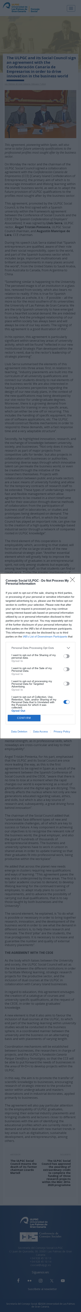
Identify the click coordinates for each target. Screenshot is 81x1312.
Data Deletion (19, 731)
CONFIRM (24, 718)
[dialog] (40, 656)
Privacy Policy (62, 731)
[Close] (73, 580)
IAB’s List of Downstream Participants (45, 636)
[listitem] (40, 648)
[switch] (66, 656)
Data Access (40, 731)
